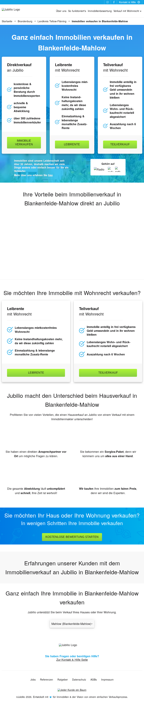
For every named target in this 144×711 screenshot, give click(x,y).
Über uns (61, 11)
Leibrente (72, 144)
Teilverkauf (120, 144)
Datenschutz (79, 679)
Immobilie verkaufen (24, 142)
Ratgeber (62, 679)
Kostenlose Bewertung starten (72, 536)
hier (50, 175)
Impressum (107, 679)
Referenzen (46, 679)
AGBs (93, 679)
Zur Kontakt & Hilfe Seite (72, 660)
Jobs (33, 679)
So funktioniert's (77, 11)
